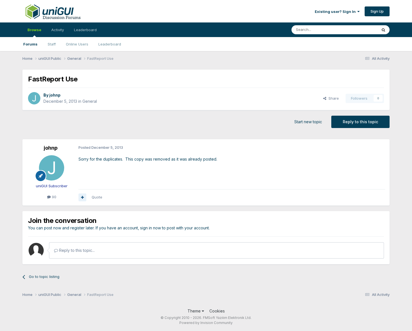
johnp (55, 95)
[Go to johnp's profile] (34, 98)
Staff (52, 44)
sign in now (150, 227)
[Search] (383, 29)
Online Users (77, 44)
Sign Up (377, 11)
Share (332, 98)
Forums (30, 44)
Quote (97, 197)
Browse (34, 30)
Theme (195, 311)
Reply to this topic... (76, 250)
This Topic (361, 30)
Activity (57, 30)
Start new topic (308, 121)
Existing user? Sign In (336, 11)
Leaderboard (109, 44)
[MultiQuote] (82, 197)
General (89, 101)
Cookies (217, 311)
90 (53, 197)
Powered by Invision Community (206, 323)
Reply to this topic (360, 121)
